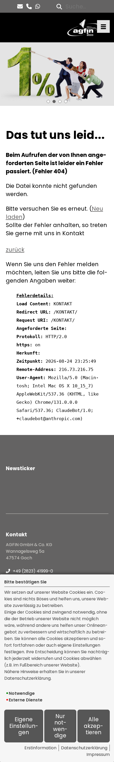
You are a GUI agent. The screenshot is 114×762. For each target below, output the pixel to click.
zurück (15, 249)
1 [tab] (48, 101)
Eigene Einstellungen (23, 726)
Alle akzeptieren (93, 726)
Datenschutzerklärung (84, 748)
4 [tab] (65, 101)
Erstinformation (40, 748)
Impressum (98, 754)
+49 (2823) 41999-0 (33, 571)
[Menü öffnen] (103, 26)
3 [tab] (60, 101)
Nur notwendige (60, 726)
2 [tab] (54, 101)
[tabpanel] (57, 74)
